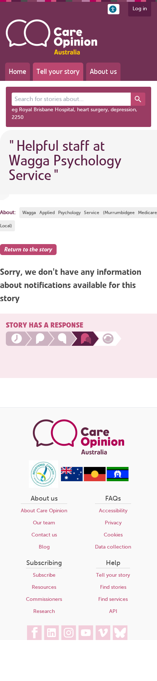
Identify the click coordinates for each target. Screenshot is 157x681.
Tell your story (58, 71)
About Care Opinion (44, 510)
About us (103, 71)
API (113, 611)
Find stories (113, 587)
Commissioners (44, 599)
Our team (44, 522)
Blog (44, 547)
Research (44, 611)
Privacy (113, 522)
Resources (44, 587)
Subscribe (44, 575)
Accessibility (113, 510)
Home (17, 71)
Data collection (113, 547)
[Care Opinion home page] (51, 37)
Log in (140, 8)
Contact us (44, 535)
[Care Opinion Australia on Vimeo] (103, 632)
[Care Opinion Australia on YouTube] (85, 632)
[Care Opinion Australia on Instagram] (68, 632)
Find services (113, 599)
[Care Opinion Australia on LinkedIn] (51, 632)
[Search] (138, 99)
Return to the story (28, 249)
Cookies (113, 535)
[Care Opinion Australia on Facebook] (34, 632)
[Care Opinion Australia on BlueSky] (120, 632)
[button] (113, 9)
